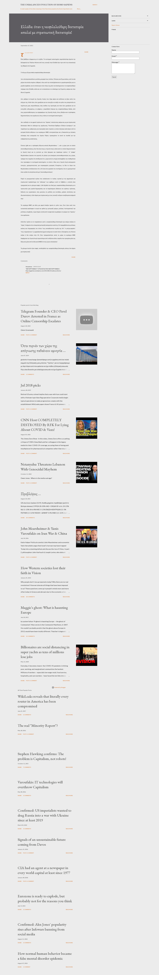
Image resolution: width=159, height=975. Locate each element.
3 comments (27, 828)
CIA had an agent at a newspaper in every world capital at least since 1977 (44, 870)
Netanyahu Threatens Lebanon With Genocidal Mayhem (43, 466)
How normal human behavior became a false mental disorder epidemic (45, 956)
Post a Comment (31, 335)
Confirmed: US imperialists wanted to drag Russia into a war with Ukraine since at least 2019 (44, 815)
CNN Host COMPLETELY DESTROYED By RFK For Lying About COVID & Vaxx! (45, 424)
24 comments (30, 517)
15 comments (30, 636)
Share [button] (86, 52)
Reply (27, 272)
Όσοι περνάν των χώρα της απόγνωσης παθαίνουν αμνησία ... (43, 348)
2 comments (30, 374)
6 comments (27, 714)
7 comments (27, 767)
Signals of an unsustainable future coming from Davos (42, 842)
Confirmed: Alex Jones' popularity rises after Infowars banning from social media (42, 929)
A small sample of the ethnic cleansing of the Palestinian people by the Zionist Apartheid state (46, 9)
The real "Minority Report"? (38, 725)
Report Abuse (115, 25)
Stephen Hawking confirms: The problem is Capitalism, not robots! (42, 756)
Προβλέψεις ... (31, 493)
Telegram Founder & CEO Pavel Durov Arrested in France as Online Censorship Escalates (44, 316)
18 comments (30, 596)
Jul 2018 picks (31, 385)
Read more (66, 335)
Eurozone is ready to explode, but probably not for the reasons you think (45, 898)
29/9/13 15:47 (37, 266)
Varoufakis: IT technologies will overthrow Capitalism (40, 784)
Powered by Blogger (60, 687)
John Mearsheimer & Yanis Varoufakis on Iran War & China (44, 531)
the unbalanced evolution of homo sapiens (46, 4)
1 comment (26, 967)
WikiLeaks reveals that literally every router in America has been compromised (43, 701)
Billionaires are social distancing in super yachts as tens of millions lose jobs (45, 652)
